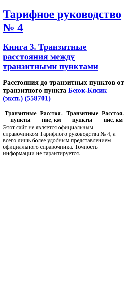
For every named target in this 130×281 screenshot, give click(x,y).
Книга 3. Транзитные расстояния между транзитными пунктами (50, 56)
